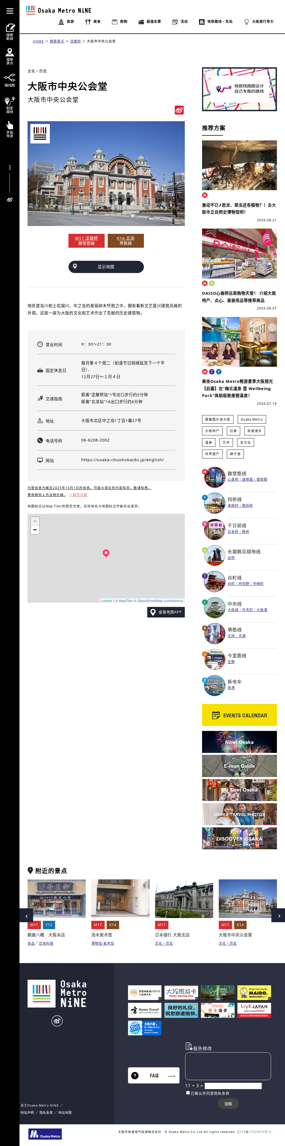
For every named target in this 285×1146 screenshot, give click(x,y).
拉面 (233, 431)
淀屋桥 (75, 41)
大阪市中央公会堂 (101, 41)
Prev (26, 915)
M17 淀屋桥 (86, 238)
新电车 (235, 682)
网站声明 (27, 1112)
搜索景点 (57, 41)
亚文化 (245, 442)
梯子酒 (235, 454)
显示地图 (106, 266)
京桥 (231, 557)
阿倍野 (244, 583)
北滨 (231, 636)
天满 (242, 636)
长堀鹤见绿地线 (244, 552)
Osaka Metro (252, 419)
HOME (38, 41)
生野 (231, 661)
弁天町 (247, 609)
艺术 (226, 442)
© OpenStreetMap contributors (158, 600)
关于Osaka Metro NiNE (40, 1105)
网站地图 (65, 1112)
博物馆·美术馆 (102, 943)
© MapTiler (124, 600)
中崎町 (258, 583)
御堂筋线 (237, 473)
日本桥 (233, 531)
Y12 (49, 924)
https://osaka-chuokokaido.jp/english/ (122, 459)
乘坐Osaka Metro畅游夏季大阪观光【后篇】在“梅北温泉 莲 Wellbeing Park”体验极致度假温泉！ (237, 388)
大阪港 (262, 609)
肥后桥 (247, 505)
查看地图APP (170, 611)
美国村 (233, 505)
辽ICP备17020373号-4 (254, 1132)
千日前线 (237, 525)
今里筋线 (237, 656)
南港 (231, 687)
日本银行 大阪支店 (172, 934)
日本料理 (46, 943)
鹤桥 (245, 531)
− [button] (35, 529)
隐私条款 (46, 1112)
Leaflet (106, 600)
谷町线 (235, 578)
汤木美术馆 (101, 934)
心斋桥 (233, 479)
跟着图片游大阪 (217, 419)
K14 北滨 (125, 238)
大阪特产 (212, 431)
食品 (31, 943)
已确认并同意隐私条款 (210, 1093)
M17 (34, 924)
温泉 (208, 442)
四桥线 (235, 499)
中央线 (235, 604)
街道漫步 (254, 431)
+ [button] (35, 521)
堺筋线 (235, 630)
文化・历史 (37, 70)
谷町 (231, 583)
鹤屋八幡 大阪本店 (46, 934)
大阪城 (233, 609)
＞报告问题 (78, 495)
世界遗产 (212, 454)
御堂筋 (262, 479)
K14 (112, 924)
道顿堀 (247, 479)
